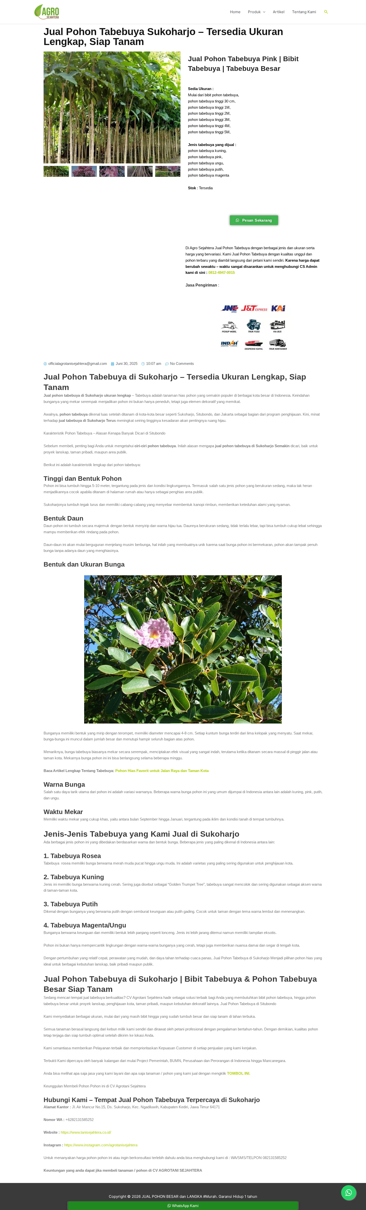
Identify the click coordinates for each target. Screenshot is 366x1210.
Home (235, 11)
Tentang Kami (304, 11)
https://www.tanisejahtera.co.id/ (86, 1132)
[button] (326, 11)
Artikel (279, 11)
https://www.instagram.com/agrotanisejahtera (100, 1145)
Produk (254, 11)
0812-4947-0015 (221, 272)
